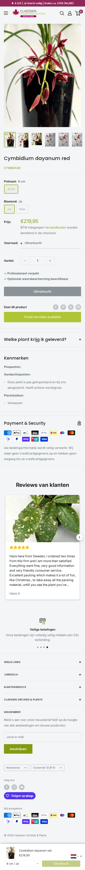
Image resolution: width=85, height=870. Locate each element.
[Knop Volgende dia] (79, 537)
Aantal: (9, 260)
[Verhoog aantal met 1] (50, 261)
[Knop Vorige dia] (5, 537)
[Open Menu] (6, 13)
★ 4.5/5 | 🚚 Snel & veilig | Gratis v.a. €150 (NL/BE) (42, 3)
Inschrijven (18, 749)
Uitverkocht (42, 291)
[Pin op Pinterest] (63, 307)
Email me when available (43, 317)
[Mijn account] (70, 13)
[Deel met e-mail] (78, 307)
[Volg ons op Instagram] (14, 787)
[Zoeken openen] (62, 13)
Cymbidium (12, 168)
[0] (77, 13)
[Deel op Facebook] (56, 307)
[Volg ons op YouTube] (22, 787)
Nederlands (13, 767)
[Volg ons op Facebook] (6, 787)
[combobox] (23, 863)
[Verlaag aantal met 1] (25, 261)
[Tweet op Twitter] (71, 307)
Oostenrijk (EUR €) (44, 767)
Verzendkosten (55, 227)
